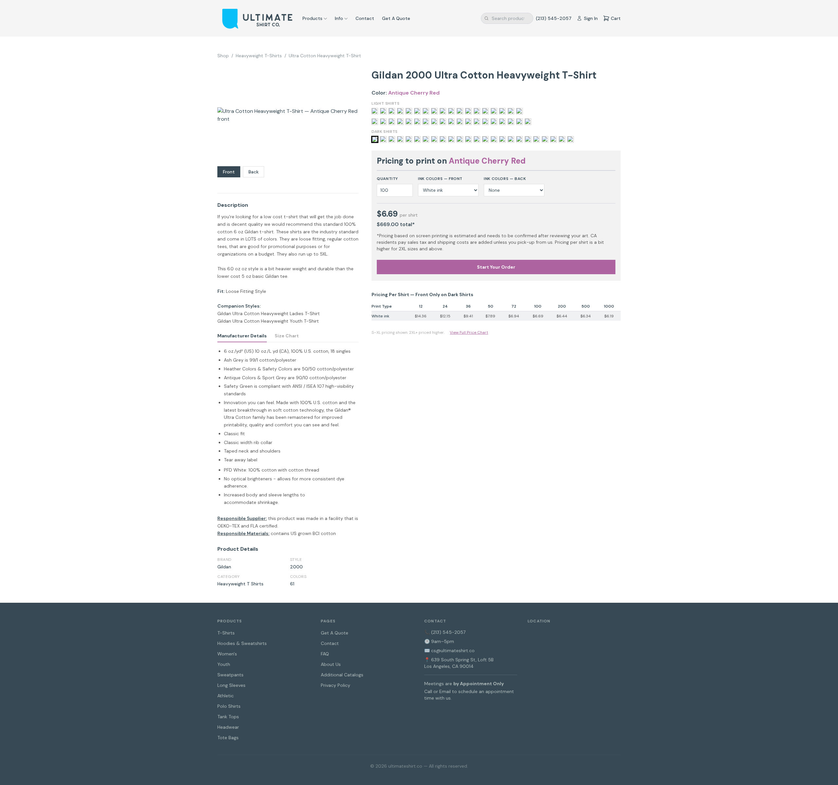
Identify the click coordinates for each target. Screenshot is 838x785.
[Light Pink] (409, 111)
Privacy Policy (335, 685)
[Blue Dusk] (383, 121)
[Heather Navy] (477, 139)
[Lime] (417, 111)
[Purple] (553, 139)
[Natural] (434, 111)
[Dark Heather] (443, 139)
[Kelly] (511, 139)
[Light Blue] (400, 111)
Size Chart (287, 336)
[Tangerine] (528, 121)
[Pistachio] (468, 121)
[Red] (562, 139)
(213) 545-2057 (554, 18)
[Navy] (536, 139)
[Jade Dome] (443, 121)
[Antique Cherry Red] (375, 139)
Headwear (228, 727)
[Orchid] (451, 111)
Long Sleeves (231, 685)
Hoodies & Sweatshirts (242, 643)
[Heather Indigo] (468, 139)
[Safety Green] (485, 121)
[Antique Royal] (392, 139)
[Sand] (485, 111)
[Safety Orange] (468, 111)
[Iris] (494, 139)
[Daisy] (409, 121)
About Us (331, 664)
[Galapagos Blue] (417, 121)
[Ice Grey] (434, 121)
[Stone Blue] (511, 121)
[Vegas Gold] (511, 111)
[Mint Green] (426, 111)
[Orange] (443, 111)
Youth (223, 664)
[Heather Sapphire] (392, 111)
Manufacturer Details (242, 336)
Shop (223, 56)
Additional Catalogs (342, 675)
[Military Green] (528, 139)
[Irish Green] (502, 139)
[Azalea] (375, 121)
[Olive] (545, 139)
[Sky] (494, 111)
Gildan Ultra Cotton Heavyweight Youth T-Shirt (268, 321)
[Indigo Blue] (485, 139)
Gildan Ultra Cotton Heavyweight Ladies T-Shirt (268, 313)
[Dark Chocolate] (434, 139)
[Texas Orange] (502, 111)
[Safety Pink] (477, 111)
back (253, 172)
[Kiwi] (451, 121)
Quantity (387, 178)
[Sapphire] (494, 121)
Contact (364, 18)
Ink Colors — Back (505, 178)
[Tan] (519, 121)
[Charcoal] (417, 139)
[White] (519, 111)
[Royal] (570, 139)
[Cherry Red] (426, 139)
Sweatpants (230, 675)
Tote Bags (228, 737)
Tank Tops (228, 717)
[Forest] (451, 139)
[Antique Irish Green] (383, 139)
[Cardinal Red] (409, 139)
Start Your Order (496, 267)
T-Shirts (226, 633)
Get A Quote (396, 18)
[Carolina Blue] (392, 121)
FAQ (325, 654)
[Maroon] (519, 139)
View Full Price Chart (469, 332)
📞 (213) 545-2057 (444, 632)
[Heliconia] (426, 121)
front (229, 172)
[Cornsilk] (400, 121)
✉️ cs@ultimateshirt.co (449, 650)
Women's (227, 654)
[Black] (400, 139)
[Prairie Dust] (477, 121)
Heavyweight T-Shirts (259, 56)
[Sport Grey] (502, 121)
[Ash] (375, 111)
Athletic (225, 696)
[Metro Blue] (460, 121)
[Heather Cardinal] (460, 139)
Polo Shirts (229, 706)
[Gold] (383, 111)
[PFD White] (460, 111)
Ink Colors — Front (440, 178)
